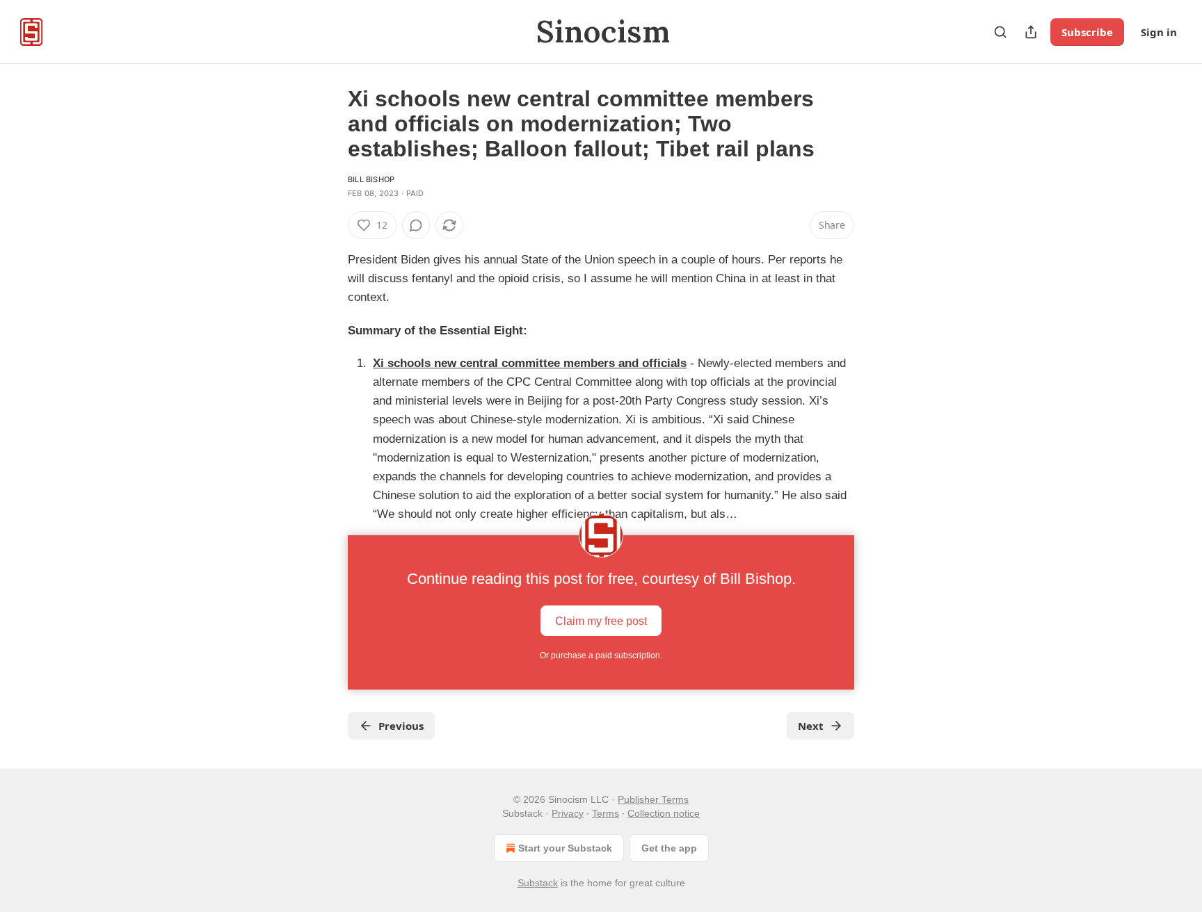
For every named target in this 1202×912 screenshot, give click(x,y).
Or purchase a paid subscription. (601, 655)
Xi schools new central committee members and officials (530, 363)
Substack (538, 882)
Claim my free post (601, 620)
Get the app (669, 848)
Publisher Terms (653, 799)
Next (811, 726)
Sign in (1159, 32)
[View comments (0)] (416, 225)
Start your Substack (565, 848)
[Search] (1000, 32)
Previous (401, 726)
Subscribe (1087, 32)
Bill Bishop (371, 179)
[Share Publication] (1031, 32)
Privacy (568, 813)
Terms (605, 813)
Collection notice (663, 813)
